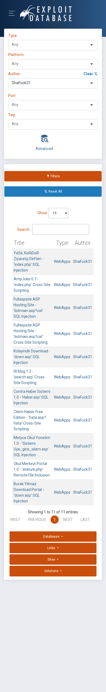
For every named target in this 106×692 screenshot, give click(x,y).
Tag (11, 115)
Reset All (55, 191)
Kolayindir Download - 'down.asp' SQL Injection (32, 357)
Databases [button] (51, 536)
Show (43, 213)
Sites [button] (52, 559)
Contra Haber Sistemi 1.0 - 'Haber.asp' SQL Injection (32, 397)
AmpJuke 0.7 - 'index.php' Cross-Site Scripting (32, 285)
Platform (16, 54)
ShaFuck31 (82, 261)
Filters (55, 176)
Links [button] (51, 548)
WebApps (62, 261)
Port (11, 95)
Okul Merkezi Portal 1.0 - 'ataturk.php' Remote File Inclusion (32, 469)
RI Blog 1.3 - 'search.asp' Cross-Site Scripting (30, 377)
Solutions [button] (51, 571)
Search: (23, 229)
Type (13, 35)
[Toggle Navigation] (13, 13)
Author (14, 74)
